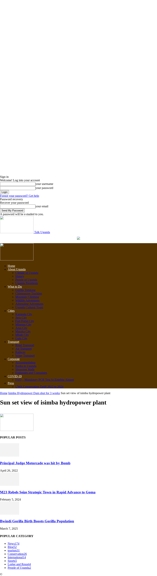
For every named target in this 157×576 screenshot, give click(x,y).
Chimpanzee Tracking (28, 293)
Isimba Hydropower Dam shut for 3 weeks (34, 393)
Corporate (14, 359)
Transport (13, 341)
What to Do (15, 286)
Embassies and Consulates (31, 372)
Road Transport (24, 345)
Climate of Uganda (26, 272)
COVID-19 (15, 376)
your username (44, 183)
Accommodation (25, 362)
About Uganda (17, 269)
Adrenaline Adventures (29, 303)
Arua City (21, 328)
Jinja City (21, 317)
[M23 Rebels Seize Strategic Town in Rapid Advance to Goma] (9, 484)
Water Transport (25, 355)
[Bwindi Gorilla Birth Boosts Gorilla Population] (9, 513)
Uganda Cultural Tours (29, 307)
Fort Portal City (24, 321)
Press (11, 383)
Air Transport (23, 348)
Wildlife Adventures (27, 300)
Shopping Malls (24, 369)
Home (11, 265)
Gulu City (21, 338)
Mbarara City (23, 324)
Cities (11, 310)
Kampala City (23, 314)
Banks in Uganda (25, 366)
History (19, 276)
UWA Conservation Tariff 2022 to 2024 (39, 386)
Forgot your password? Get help (19, 195)
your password (44, 188)
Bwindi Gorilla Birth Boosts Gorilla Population (37, 521)
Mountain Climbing (27, 297)
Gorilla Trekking (25, 290)
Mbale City (22, 334)
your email (41, 206)
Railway (20, 352)
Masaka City (23, 331)
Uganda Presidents (26, 283)
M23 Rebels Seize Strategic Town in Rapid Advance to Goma (48, 492)
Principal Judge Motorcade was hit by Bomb (35, 463)
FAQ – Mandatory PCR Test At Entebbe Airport (44, 379)
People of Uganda (26, 279)
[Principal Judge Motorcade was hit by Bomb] (9, 455)
